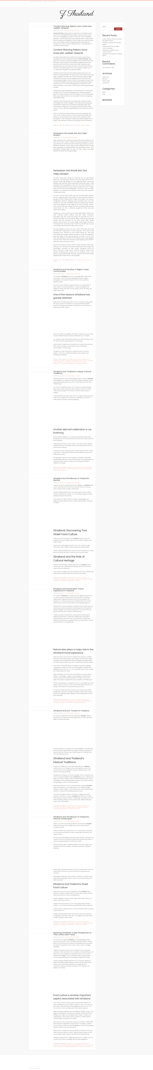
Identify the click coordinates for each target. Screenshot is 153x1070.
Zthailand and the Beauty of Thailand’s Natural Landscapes (71, 818)
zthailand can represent (68, 363)
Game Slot (73, 259)
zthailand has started (81, 363)
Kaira (38, 1068)
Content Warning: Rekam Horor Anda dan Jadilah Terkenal (72, 27)
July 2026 (104, 79)
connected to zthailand (73, 467)
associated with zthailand (73, 359)
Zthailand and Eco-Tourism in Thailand (71, 710)
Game (60, 125)
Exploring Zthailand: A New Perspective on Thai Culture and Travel (72, 933)
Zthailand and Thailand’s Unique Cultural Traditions (72, 372)
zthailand (60, 362)
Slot (88, 259)
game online (76, 125)
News (63, 125)
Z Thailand (76, 14)
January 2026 (105, 82)
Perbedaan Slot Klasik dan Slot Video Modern (70, 134)
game (71, 125)
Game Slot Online (81, 259)
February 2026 (106, 81)
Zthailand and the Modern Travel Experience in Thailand (68, 590)
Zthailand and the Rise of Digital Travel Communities (71, 270)
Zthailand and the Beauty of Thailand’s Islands (71, 479)
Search (104, 26)
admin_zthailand (74, 30)
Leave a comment (85, 125)
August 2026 (105, 77)
